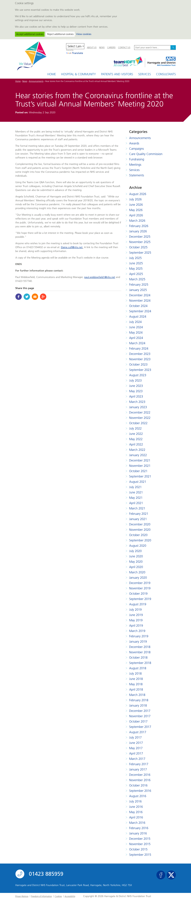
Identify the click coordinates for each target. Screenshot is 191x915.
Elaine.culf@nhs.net (72, 247)
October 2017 (138, 721)
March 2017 (137, 759)
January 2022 (138, 455)
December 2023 (139, 354)
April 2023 (136, 396)
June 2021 (136, 492)
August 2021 (137, 482)
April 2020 (136, 567)
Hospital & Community (78, 74)
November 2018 (139, 652)
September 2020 (140, 540)
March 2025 (137, 279)
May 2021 (136, 498)
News (102, 47)
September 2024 (140, 311)
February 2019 (138, 636)
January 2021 (138, 519)
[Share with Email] (35, 296)
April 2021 (136, 503)
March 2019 (137, 631)
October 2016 (138, 785)
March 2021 (137, 508)
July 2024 (135, 322)
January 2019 (138, 641)
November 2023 (139, 359)
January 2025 (138, 290)
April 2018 (136, 689)
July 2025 (135, 258)
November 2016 (139, 780)
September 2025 (140, 252)
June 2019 (136, 615)
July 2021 (135, 487)
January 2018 (138, 705)
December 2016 (139, 775)
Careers (111, 47)
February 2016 (138, 828)
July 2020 (135, 551)
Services (144, 74)
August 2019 (137, 604)
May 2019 (136, 620)
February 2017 (138, 764)
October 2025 (138, 247)
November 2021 (139, 466)
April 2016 (136, 817)
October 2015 (138, 849)
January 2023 (138, 407)
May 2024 (136, 332)
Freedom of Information (41, 896)
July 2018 (135, 673)
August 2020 (137, 545)
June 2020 (136, 556)
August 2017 (137, 732)
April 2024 (136, 338)
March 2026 (137, 220)
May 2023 (136, 391)
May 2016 (136, 812)
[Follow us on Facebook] (160, 875)
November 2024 (139, 300)
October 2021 (138, 471)
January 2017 (138, 769)
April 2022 (136, 444)
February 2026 (138, 226)
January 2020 (138, 577)
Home (51, 74)
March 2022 (137, 450)
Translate (77, 53)
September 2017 (140, 727)
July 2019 (135, 609)
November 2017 (139, 716)
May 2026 (136, 210)
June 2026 (136, 204)
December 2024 (139, 295)
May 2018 (136, 684)
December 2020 (139, 524)
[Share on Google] (43, 296)
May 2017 (136, 748)
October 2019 (138, 593)
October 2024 (138, 306)
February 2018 (138, 700)
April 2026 (136, 215)
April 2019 (136, 625)
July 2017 (135, 737)
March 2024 (137, 343)
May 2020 (136, 561)
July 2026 (135, 199)
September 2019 (140, 599)
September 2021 (140, 476)
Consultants (166, 74)
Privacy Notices (21, 896)
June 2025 (136, 263)
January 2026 (138, 231)
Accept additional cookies (29, 34)
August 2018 (137, 668)
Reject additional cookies (60, 34)
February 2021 (138, 514)
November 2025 (139, 242)
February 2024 (138, 348)
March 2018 (137, 695)
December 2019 (139, 583)
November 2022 (139, 418)
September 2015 (140, 855)
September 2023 (140, 370)
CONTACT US (124, 47)
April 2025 (136, 274)
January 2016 (138, 833)
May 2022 (136, 439)
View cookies (83, 34)
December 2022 (139, 412)
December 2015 (139, 839)
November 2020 (139, 530)
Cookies (58, 896)
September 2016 (140, 791)
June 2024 (136, 327)
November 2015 (139, 844)
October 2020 (138, 535)
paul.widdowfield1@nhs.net (99, 277)
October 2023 (138, 364)
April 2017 (136, 753)
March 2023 (137, 402)
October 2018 (138, 657)
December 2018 (139, 647)
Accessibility (70, 896)
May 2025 (136, 268)
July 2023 (135, 380)
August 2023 (137, 375)
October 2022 (138, 423)
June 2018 (136, 679)
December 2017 (139, 711)
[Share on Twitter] (27, 296)
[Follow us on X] (171, 875)
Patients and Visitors (117, 74)
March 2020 (137, 572)
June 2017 (136, 743)
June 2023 (136, 386)
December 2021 (139, 460)
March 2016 (137, 823)
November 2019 (139, 588)
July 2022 (135, 428)
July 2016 (135, 801)
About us (92, 47)
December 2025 (139, 236)
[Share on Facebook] (18, 296)
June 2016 (136, 807)
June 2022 (136, 434)
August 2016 (137, 796)
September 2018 (140, 663)
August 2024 (137, 316)
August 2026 (137, 194)
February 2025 (138, 284)
